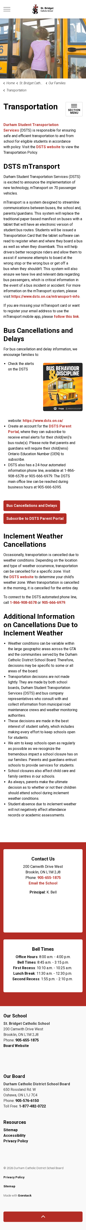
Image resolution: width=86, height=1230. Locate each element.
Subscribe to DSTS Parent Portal (35, 518)
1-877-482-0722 (32, 1106)
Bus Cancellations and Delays (31, 505)
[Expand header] (7, 9)
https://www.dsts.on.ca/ (43, 420)
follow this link (66, 316)
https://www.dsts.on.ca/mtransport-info (45, 296)
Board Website (16, 1046)
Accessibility (14, 1135)
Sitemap (10, 1130)
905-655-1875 (49, 877)
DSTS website (48, 147)
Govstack (24, 1195)
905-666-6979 (53, 602)
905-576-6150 (27, 1100)
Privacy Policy (15, 1141)
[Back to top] (43, 1217)
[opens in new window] (63, 387)
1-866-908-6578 (23, 602)
